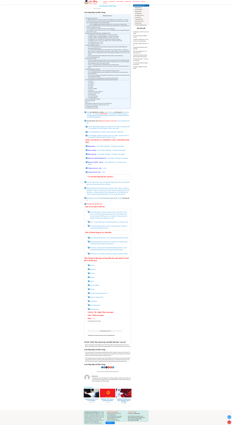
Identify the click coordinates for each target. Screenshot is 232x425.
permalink (116, 371)
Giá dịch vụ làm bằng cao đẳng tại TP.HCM (140, 36)
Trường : (91, 85)
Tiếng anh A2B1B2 (139, 19)
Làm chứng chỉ (138, 17)
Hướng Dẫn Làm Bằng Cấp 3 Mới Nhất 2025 (140, 48)
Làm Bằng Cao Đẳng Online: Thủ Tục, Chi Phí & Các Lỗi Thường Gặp (141, 40)
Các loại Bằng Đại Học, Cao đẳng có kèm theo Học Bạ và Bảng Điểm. (100, 28)
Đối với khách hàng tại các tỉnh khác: (92, 69)
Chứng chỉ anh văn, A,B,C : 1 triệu (95, 42)
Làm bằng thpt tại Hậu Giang (91, 18)
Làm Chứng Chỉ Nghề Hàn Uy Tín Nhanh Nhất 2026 (140, 52)
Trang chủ (105, 1)
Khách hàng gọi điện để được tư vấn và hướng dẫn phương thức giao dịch (103, 70)
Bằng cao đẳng (138, 11)
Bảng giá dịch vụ (138, 7)
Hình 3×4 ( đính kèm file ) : (94, 93)
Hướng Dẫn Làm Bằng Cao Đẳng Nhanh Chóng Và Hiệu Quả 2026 (140, 55)
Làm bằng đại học (138, 9)
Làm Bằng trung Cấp (139, 15)
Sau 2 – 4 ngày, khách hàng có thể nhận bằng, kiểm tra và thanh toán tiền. (103, 64)
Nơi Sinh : (91, 84)
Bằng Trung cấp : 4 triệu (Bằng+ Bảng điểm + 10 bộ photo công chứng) (103, 37)
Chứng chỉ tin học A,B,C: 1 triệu (95, 43)
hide (111, 15)
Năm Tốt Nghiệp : (92, 88)
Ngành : (90, 87)
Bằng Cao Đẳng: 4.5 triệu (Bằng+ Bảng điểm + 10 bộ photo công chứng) (103, 36)
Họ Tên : (90, 81)
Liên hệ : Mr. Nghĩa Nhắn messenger (92, 99)
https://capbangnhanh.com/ (96, 422)
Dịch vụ (105, 3)
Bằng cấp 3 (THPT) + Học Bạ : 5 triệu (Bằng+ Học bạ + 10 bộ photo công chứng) (105, 40)
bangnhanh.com (88, 422)
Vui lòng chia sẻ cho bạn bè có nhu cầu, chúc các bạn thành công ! (98, 103)
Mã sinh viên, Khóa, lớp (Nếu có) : (95, 91)
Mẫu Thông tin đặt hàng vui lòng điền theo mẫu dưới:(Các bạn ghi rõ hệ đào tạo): (101, 79)
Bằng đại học (112, 1)
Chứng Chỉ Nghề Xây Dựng (140, 25)
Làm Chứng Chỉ (136, 1)
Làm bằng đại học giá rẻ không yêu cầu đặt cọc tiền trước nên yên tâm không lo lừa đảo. (108, 24)
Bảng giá (143, 1)
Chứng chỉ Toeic (138, 23)
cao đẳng (101, 112)
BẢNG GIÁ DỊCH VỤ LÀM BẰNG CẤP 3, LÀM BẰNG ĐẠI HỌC (97, 33)
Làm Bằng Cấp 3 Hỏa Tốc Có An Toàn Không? (141, 32)
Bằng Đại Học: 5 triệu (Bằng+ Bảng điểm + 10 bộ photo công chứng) (102, 34)
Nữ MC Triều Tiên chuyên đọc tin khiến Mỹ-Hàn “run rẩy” (97, 104)
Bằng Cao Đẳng (120, 1)
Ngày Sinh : (91, 82)
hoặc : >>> (87, 101)
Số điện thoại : (92, 94)
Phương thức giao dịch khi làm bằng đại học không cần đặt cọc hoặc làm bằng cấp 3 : (105, 55)
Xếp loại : (91, 90)
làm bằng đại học (94, 112)
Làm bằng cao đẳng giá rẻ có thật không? (140, 67)
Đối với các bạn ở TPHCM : (91, 58)
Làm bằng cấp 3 (128, 1)
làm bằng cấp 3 (119, 112)
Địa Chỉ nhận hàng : (93, 95)
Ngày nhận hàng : (93, 97)
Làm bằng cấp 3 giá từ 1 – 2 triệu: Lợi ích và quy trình (140, 59)
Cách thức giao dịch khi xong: (93, 57)
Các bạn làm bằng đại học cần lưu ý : (92, 45)
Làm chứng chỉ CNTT (139, 21)
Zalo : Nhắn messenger (90, 100)
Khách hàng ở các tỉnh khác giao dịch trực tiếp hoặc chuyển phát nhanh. (103, 78)
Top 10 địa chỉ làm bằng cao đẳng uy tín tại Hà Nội (140, 63)
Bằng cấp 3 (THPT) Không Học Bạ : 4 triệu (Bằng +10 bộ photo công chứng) (104, 39)
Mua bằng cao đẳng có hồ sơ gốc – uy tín (141, 44)
